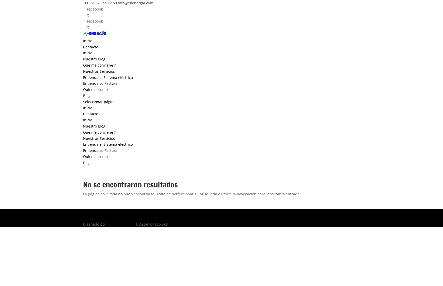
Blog (86, 95)
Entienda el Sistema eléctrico (108, 77)
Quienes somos (96, 89)
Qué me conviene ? (99, 65)
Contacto (90, 47)
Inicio (87, 40)
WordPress (178, 224)
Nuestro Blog (94, 59)
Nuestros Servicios (99, 71)
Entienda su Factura (100, 83)
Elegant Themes (121, 224)
